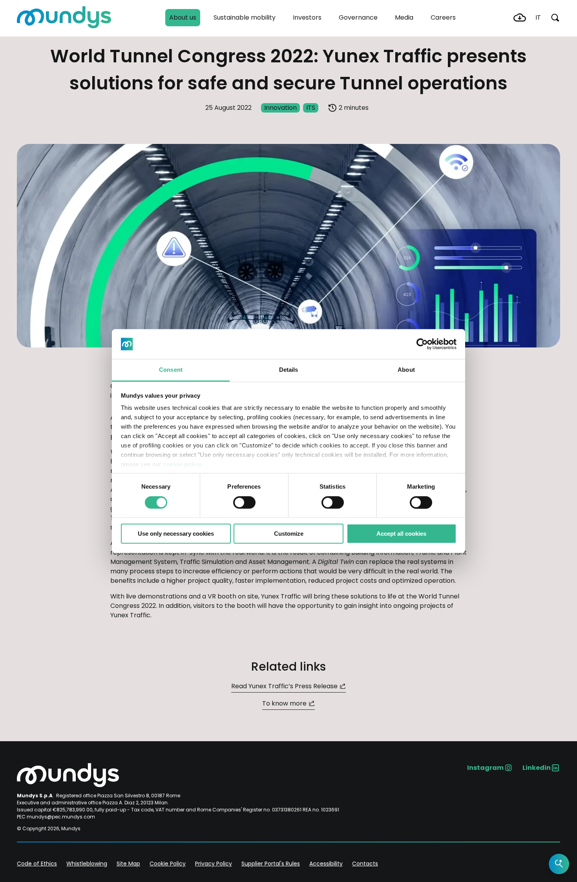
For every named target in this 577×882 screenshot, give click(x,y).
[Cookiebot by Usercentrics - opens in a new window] (422, 344)
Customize (288, 533)
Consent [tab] (171, 370)
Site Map (128, 863)
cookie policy (182, 464)
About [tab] (406, 370)
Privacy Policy (213, 863)
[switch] (244, 502)
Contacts (365, 863)
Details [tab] (288, 370)
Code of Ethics (37, 863)
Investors (307, 17)
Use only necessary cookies (176, 533)
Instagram (485, 767)
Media (404, 17)
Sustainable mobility (245, 17)
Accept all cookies (401, 533)
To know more (284, 703)
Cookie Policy (168, 863)
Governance (358, 17)
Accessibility (326, 863)
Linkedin (536, 767)
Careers (443, 17)
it (538, 17)
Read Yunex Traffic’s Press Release (284, 686)
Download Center (519, 17)
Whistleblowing (86, 863)
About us (182, 17)
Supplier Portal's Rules (270, 863)
